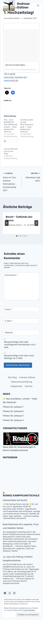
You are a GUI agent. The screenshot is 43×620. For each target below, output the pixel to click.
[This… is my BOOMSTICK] (12, 128)
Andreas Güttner (13, 18)
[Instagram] (14, 593)
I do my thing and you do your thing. (11, 151)
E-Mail (9, 321)
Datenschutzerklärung (21, 382)
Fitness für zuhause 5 (13, 415)
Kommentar (11, 275)
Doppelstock (16, 386)
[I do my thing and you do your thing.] (11, 144)
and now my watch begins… (16, 65)
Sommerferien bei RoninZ (15, 500)
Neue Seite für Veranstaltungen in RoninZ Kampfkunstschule (19, 448)
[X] (10, 593)
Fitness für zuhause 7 (13, 407)
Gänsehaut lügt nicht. (32, 177)
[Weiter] (36, 223)
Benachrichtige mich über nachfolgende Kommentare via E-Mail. (20, 344)
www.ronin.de (11, 80)
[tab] (16, 236)
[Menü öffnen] (38, 5)
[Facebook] (5, 593)
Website (9, 332)
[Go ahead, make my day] (28, 128)
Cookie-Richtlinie (29, 610)
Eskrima (28, 386)
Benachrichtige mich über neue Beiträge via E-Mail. (19, 356)
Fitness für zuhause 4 (13, 420)
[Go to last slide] (7, 223)
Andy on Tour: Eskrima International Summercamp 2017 (9, 182)
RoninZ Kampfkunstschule (21, 495)
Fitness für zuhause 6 (13, 411)
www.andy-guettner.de (15, 77)
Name (8, 309)
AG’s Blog (12, 377)
